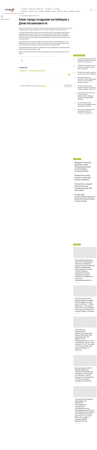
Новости (25, 9)
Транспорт (66, 11)
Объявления (71, 11)
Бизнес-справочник (37, 9)
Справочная (41, 11)
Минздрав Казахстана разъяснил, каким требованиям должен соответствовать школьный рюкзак (87, 80)
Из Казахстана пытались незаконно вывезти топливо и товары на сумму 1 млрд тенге (87, 87)
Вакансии (54, 11)
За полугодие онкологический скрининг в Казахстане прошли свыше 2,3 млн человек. (87, 60)
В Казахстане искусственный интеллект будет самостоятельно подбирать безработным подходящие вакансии (86, 96)
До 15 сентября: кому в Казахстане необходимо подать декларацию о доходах (87, 104)
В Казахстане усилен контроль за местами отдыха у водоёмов (87, 73)
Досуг (36, 11)
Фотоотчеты (31, 11)
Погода (57, 9)
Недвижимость (48, 11)
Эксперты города (24, 11)
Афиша (49, 9)
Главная (2, 13)
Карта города (59, 11)
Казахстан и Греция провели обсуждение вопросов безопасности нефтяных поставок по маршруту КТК (86, 112)
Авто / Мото (77, 11)
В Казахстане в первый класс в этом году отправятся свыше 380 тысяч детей (87, 67)
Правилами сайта (42, 85)
